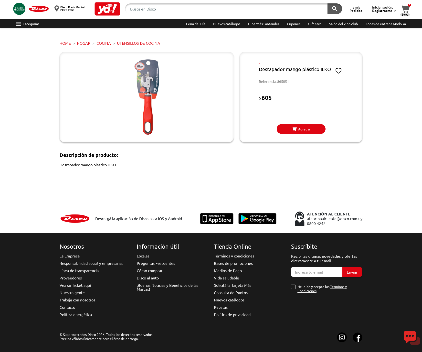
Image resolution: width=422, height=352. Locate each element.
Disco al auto (148, 278)
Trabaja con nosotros (77, 300)
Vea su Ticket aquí (75, 285)
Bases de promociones (233, 263)
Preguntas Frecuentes (156, 263)
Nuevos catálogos (229, 300)
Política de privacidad (232, 314)
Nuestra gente (72, 292)
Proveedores (71, 278)
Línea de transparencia (79, 270)
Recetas (221, 307)
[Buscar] (334, 8)
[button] (107, 9)
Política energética (76, 314)
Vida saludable (226, 278)
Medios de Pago (228, 270)
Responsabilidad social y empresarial (91, 263)
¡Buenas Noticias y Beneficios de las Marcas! (167, 287)
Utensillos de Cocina (138, 43)
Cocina (103, 43)
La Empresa (70, 256)
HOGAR (83, 43)
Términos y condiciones (234, 256)
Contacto (67, 307)
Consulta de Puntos (231, 292)
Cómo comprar (149, 270)
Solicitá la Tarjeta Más (232, 285)
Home (65, 43)
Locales (143, 256)
